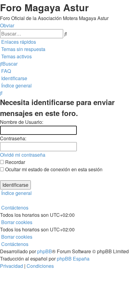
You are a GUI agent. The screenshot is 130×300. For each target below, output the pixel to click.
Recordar (14, 162)
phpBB (44, 251)
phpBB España (73, 258)
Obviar (7, 25)
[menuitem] (22, 49)
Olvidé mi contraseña (22, 154)
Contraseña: (13, 138)
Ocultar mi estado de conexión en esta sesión (53, 169)
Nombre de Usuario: (21, 121)
